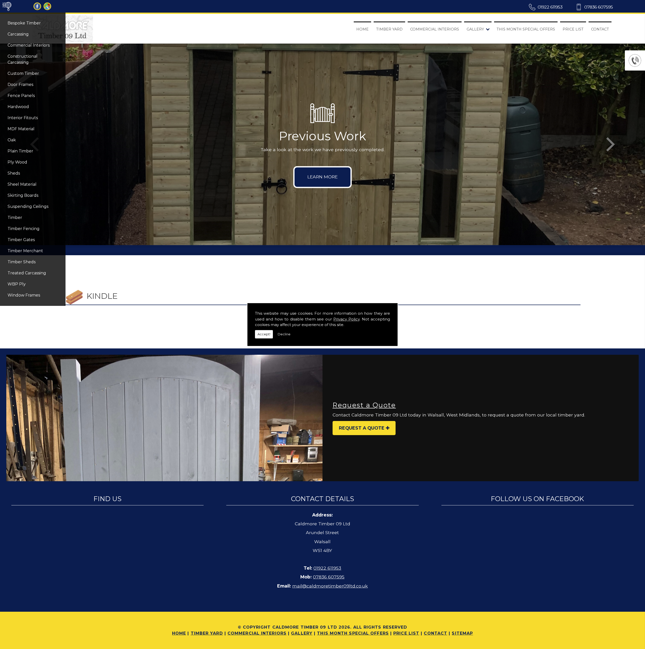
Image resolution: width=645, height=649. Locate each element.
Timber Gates (21, 239)
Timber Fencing (24, 228)
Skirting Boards (23, 195)
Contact (600, 29)
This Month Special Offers (526, 29)
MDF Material (21, 128)
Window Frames (24, 295)
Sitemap (462, 633)
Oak (12, 140)
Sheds (14, 173)
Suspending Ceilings (28, 206)
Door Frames (20, 84)
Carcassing (18, 34)
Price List (573, 29)
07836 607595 (598, 7)
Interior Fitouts (23, 117)
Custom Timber (23, 73)
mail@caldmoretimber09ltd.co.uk (330, 586)
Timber (15, 217)
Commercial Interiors (29, 45)
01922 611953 (550, 7)
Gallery (475, 29)
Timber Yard (389, 29)
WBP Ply (17, 284)
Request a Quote (361, 428)
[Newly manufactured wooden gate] (164, 418)
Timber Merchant (25, 250)
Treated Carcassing (27, 273)
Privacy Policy (346, 319)
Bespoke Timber (24, 23)
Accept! (263, 334)
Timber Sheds (22, 261)
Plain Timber (20, 151)
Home (362, 29)
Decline (284, 334)
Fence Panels (21, 95)
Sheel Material (22, 184)
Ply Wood (17, 162)
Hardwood (18, 106)
